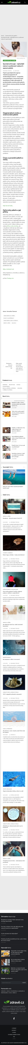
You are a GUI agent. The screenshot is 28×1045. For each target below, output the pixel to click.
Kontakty (14, 1030)
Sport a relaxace (7, 789)
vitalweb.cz (3, 991)
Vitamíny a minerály (8, 552)
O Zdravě (14, 1028)
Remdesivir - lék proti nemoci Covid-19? (12, 518)
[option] (14, 479)
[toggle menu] (2, 2)
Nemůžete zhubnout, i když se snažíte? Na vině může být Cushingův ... (18, 455)
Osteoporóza (6, 386)
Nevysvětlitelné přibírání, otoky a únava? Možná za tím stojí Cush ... (18, 438)
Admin (14, 1038)
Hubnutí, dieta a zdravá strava (11, 692)
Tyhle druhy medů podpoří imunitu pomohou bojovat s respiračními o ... (18, 413)
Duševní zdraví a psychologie (10, 589)
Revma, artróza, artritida (9, 388)
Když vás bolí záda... (8, 205)
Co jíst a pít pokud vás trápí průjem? (9, 933)
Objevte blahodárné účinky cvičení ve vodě (13, 791)
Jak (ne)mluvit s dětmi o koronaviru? (11, 659)
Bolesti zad (12, 384)
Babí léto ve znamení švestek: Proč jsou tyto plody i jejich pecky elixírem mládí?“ (19, 969)
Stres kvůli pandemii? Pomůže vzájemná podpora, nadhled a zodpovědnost (12, 592)
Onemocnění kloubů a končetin (11, 320)
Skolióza (14, 323)
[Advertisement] (14, 19)
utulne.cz (9, 991)
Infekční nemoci (7, 657)
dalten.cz (15, 992)
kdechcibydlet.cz (4, 992)
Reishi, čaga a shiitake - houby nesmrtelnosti (13, 555)
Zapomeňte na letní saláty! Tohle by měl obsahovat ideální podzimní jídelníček (18, 952)
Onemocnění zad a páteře (11, 35)
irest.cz (10, 992)
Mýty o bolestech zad (8, 269)
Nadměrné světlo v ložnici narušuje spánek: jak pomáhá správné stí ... (18, 404)
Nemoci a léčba (7, 323)
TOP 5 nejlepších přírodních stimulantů (12, 694)
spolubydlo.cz (21, 991)
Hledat (24, 982)
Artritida (5, 384)
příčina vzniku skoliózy (12, 226)
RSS (14, 1036)
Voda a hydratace (7, 728)
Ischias (18, 384)
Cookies (14, 1032)
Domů (2, 35)
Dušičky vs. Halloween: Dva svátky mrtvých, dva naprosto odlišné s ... (18, 429)
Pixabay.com (10, 278)
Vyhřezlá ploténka (7, 390)
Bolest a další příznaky (9, 318)
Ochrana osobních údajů (14, 1034)
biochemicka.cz (14, 991)
